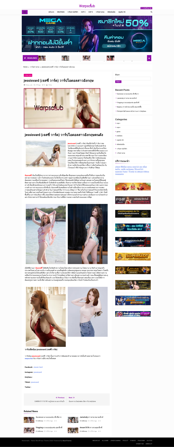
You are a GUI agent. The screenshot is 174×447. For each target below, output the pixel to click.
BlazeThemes (67, 440)
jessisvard (35, 382)
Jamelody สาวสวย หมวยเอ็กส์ (91, 417)
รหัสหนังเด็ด (111, 12)
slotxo (129, 167)
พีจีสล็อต (124, 167)
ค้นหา (117, 75)
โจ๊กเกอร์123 (138, 169)
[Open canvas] (25, 12)
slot (140, 167)
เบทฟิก (123, 169)
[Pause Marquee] (149, 58)
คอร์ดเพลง (130, 169)
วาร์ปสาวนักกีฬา (72, 12)
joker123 (135, 167)
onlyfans (60, 12)
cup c (83, 12)
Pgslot (125, 172)
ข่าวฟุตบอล (139, 172)
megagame (119, 174)
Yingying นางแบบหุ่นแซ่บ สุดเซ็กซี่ (49, 428)
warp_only (29, 85)
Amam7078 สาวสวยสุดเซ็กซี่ (91, 428)
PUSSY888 (141, 440)
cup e (91, 12)
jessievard (38, 372)
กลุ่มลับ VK (121, 12)
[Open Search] (151, 12)
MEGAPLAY (96, 440)
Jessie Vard (38, 367)
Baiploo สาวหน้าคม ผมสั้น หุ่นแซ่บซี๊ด (129, 107)
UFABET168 (140, 444)
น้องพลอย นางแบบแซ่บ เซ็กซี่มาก (49, 417)
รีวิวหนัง (131, 172)
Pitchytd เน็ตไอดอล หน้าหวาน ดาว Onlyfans (131, 111)
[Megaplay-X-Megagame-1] (87, 34)
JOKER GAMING (115, 440)
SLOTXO (149, 440)
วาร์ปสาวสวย (100, 12)
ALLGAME (105, 440)
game (118, 132)
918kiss (146, 172)
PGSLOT (125, 440)
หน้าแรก (51, 12)
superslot (118, 172)
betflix (118, 169)
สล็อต (145, 167)
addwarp (40, 421)
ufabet (117, 167)
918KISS (133, 440)
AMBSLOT (149, 444)
